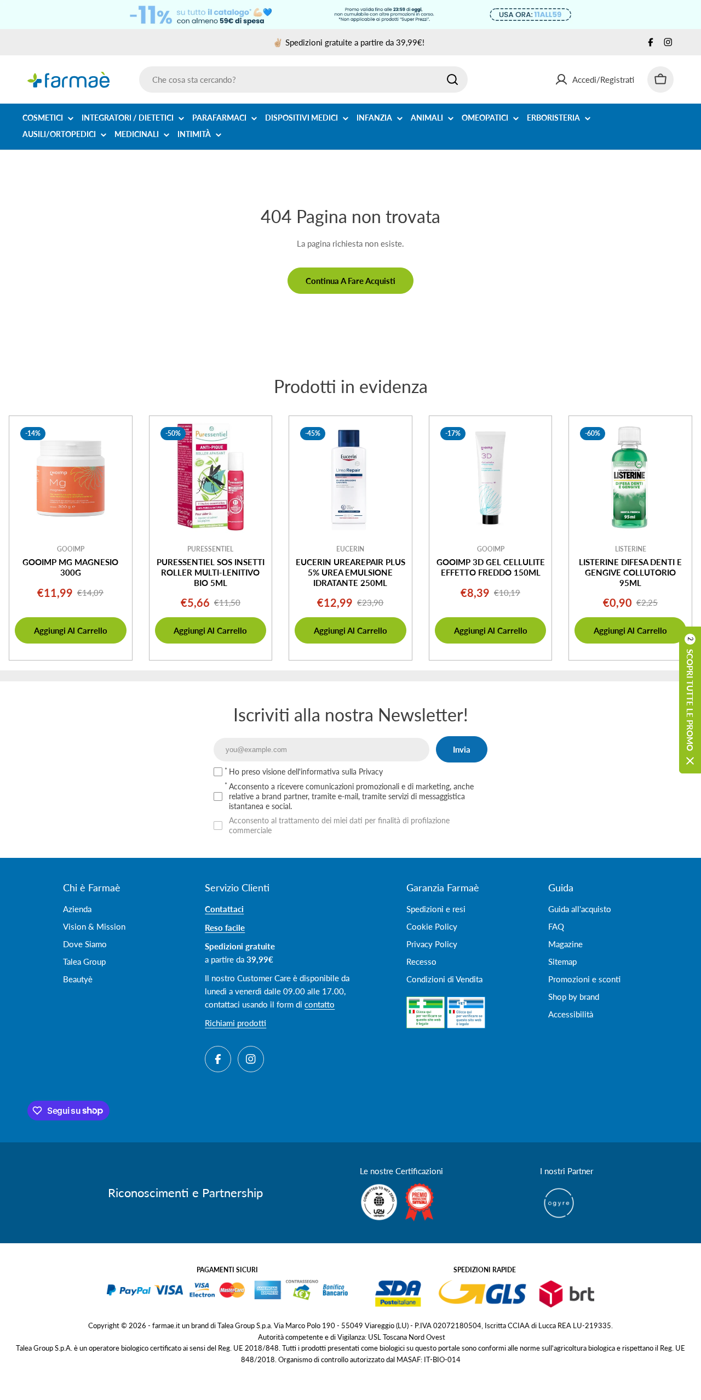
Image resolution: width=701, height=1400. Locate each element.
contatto (319, 1004)
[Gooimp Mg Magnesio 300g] (71, 477)
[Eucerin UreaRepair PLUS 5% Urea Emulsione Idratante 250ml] (350, 477)
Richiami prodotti (235, 1023)
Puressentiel (210, 549)
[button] (690, 700)
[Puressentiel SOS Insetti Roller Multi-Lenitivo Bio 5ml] (211, 477)
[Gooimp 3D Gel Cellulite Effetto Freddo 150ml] (491, 477)
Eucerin (350, 549)
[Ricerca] (452, 79)
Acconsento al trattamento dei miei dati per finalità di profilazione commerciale (339, 825)
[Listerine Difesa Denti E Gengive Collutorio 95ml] (630, 477)
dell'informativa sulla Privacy (335, 771)
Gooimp (70, 549)
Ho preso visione (306, 771)
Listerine (630, 549)
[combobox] (303, 79)
